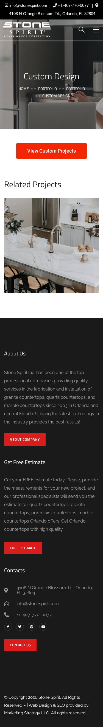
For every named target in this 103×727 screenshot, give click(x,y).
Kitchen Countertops (51, 239)
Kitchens (35, 252)
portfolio (47, 88)
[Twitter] (20, 627)
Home (23, 88)
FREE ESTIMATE (23, 548)
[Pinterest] (32, 627)
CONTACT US (20, 645)
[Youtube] (43, 627)
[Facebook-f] (8, 627)
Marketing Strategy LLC (26, 713)
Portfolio (75, 88)
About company (25, 439)
